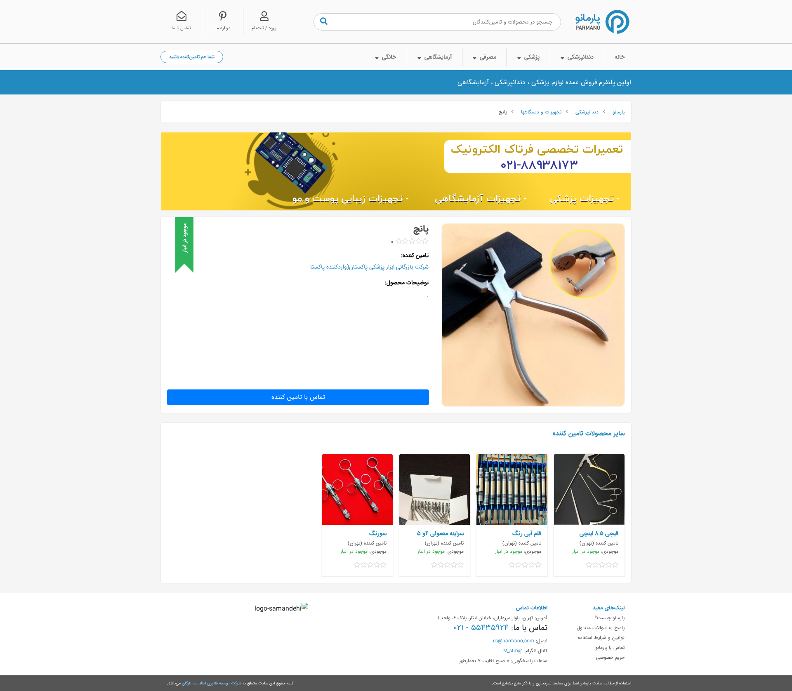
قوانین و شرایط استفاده (601, 637)
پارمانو (619, 112)
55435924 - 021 (481, 627)
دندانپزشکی (587, 112)
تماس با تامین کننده (298, 397)
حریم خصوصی (610, 657)
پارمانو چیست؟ (610, 617)
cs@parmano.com (513, 641)
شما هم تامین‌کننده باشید (191, 57)
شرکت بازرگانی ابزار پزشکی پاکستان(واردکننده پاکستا (369, 267)
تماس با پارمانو (610, 647)
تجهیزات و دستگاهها (541, 112)
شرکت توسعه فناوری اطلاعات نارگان (211, 683)
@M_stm (513, 650)
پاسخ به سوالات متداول (601, 627)
